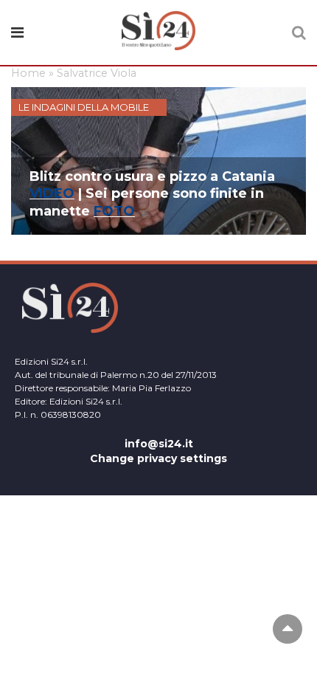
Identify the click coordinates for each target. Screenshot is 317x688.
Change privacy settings (158, 458)
